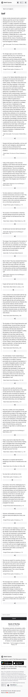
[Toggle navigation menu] (25, 2)
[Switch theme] (18, 2)
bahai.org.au (4, 685)
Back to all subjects (8, 9)
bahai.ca (3, 684)
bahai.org (15, 682)
